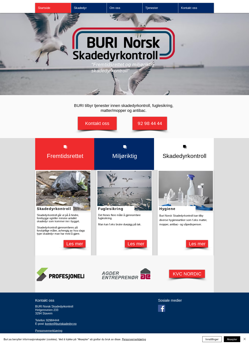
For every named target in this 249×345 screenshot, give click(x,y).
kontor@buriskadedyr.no (61, 323)
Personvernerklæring (134, 339)
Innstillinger (212, 339)
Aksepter (232, 339)
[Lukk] (244, 339)
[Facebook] (161, 308)
